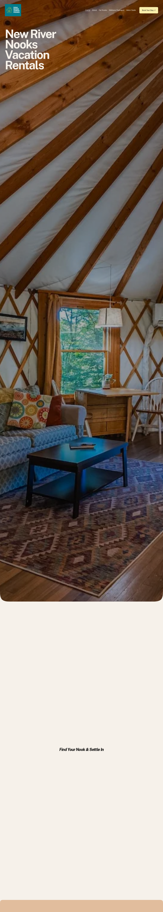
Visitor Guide (131, 10)
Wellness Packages (116, 10)
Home (87, 10)
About (94, 10)
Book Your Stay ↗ (148, 10)
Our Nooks (103, 10)
